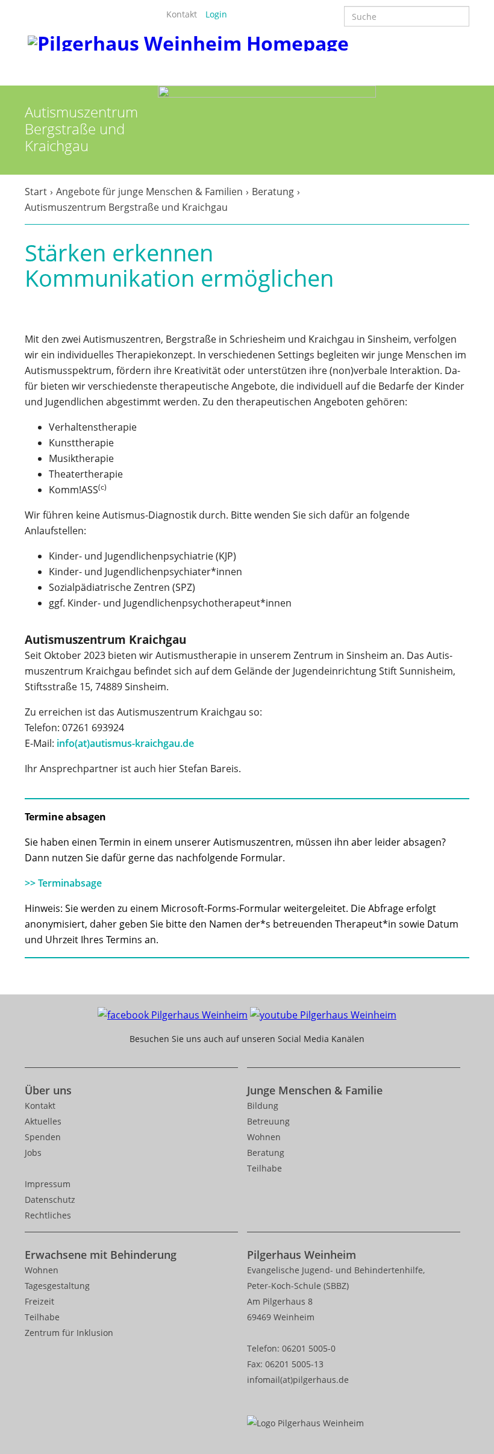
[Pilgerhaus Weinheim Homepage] (188, 41)
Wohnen (264, 1137)
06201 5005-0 (309, 1348)
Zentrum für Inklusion (69, 1332)
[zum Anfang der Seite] (471, 1403)
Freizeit (39, 1301)
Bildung (262, 1105)
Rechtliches (48, 1215)
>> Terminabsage (63, 883)
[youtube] (323, 1014)
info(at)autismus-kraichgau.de (125, 743)
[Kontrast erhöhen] (272, 14)
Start (36, 191)
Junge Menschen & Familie (315, 1090)
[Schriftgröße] (256, 14)
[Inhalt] (239, 14)
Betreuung (268, 1121)
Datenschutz (50, 1199)
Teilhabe (264, 1168)
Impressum (47, 1184)
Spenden (43, 1137)
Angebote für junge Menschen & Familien (149, 191)
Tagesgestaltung (57, 1285)
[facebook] (173, 1014)
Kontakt (181, 14)
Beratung (273, 191)
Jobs (33, 1152)
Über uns (48, 1090)
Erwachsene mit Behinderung (101, 1254)
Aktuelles (43, 1121)
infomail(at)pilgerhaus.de (298, 1379)
